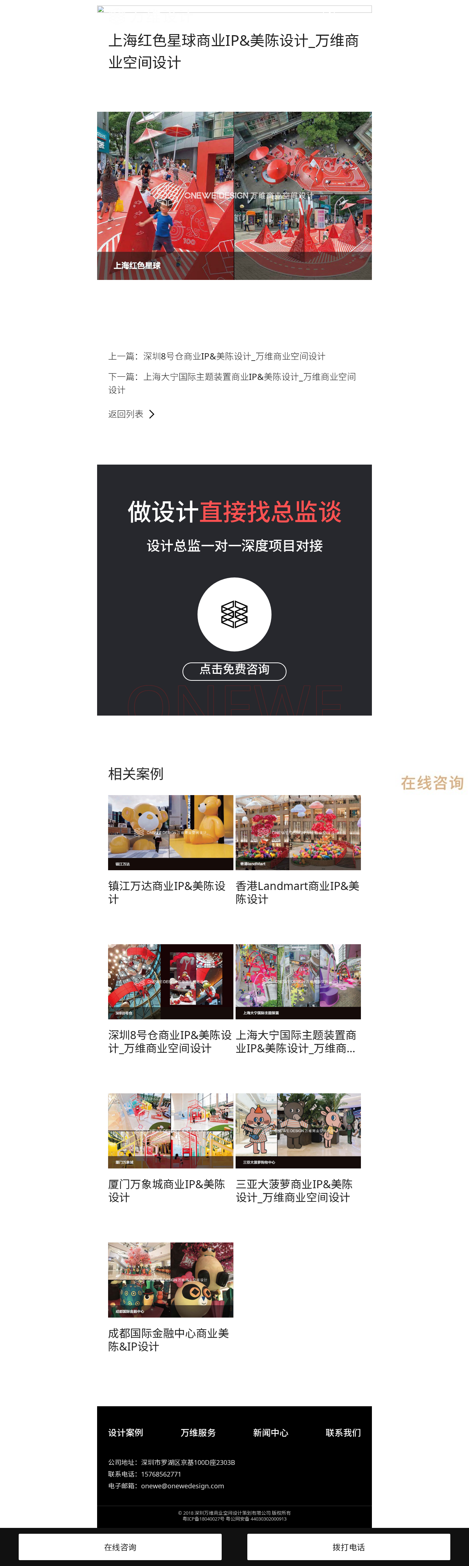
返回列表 (125, 414)
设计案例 (125, 1432)
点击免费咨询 (234, 669)
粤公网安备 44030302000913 (256, 1518)
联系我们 (343, 1432)
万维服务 (198, 1432)
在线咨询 (120, 1546)
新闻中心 (270, 1432)
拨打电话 (349, 1546)
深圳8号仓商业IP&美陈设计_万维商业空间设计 (234, 356)
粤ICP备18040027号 (203, 1518)
